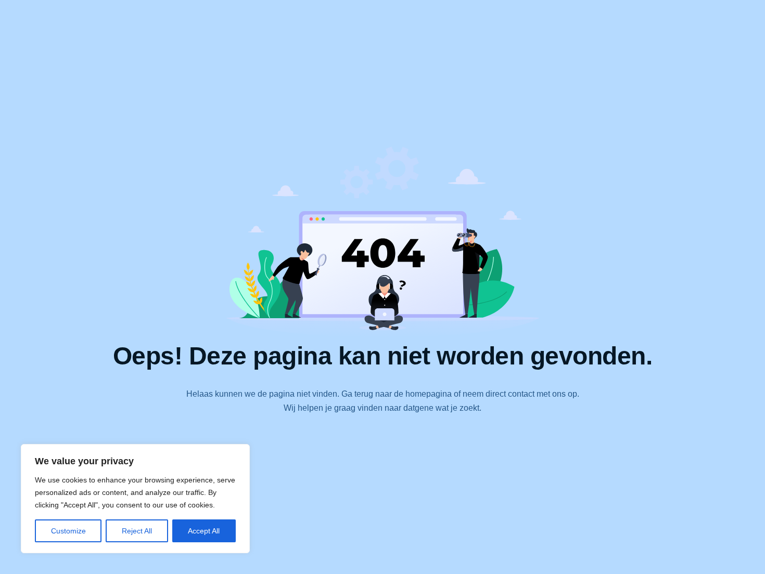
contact (521, 393)
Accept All (204, 531)
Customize (68, 531)
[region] (135, 498)
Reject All (137, 531)
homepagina (428, 393)
